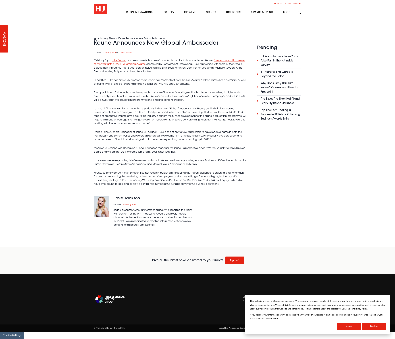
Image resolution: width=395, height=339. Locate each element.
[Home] (95, 38)
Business (211, 12)
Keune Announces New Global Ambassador (141, 38)
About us (278, 4)
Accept (349, 326)
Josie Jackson (125, 52)
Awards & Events (262, 12)
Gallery (169, 12)
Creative (190, 12)
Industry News (107, 38)
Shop (286, 12)
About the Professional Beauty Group (235, 328)
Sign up (234, 260)
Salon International (140, 12)
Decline (374, 326)
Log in (288, 4)
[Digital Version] (2, 19)
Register (297, 4)
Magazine (4, 39)
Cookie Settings (12, 335)
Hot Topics (233, 12)
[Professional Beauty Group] (110, 299)
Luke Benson (119, 60)
